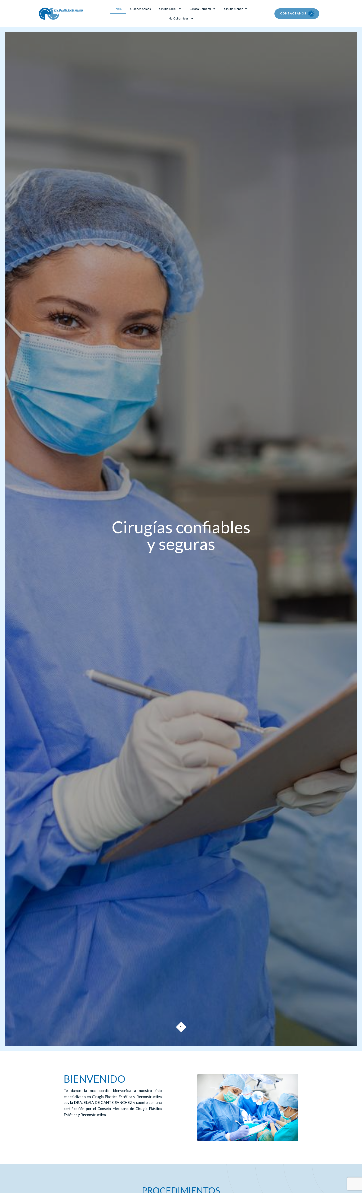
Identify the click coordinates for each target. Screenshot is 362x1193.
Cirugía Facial (167, 8)
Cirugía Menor (233, 8)
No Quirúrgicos (179, 18)
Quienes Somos (140, 8)
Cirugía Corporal (200, 8)
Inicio (118, 8)
